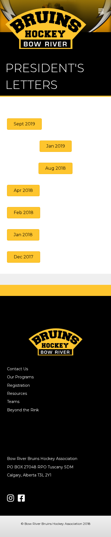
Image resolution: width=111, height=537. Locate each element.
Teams (13, 401)
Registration (18, 385)
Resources (17, 393)
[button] (24, 124)
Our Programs (20, 377)
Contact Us (17, 368)
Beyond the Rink (23, 410)
